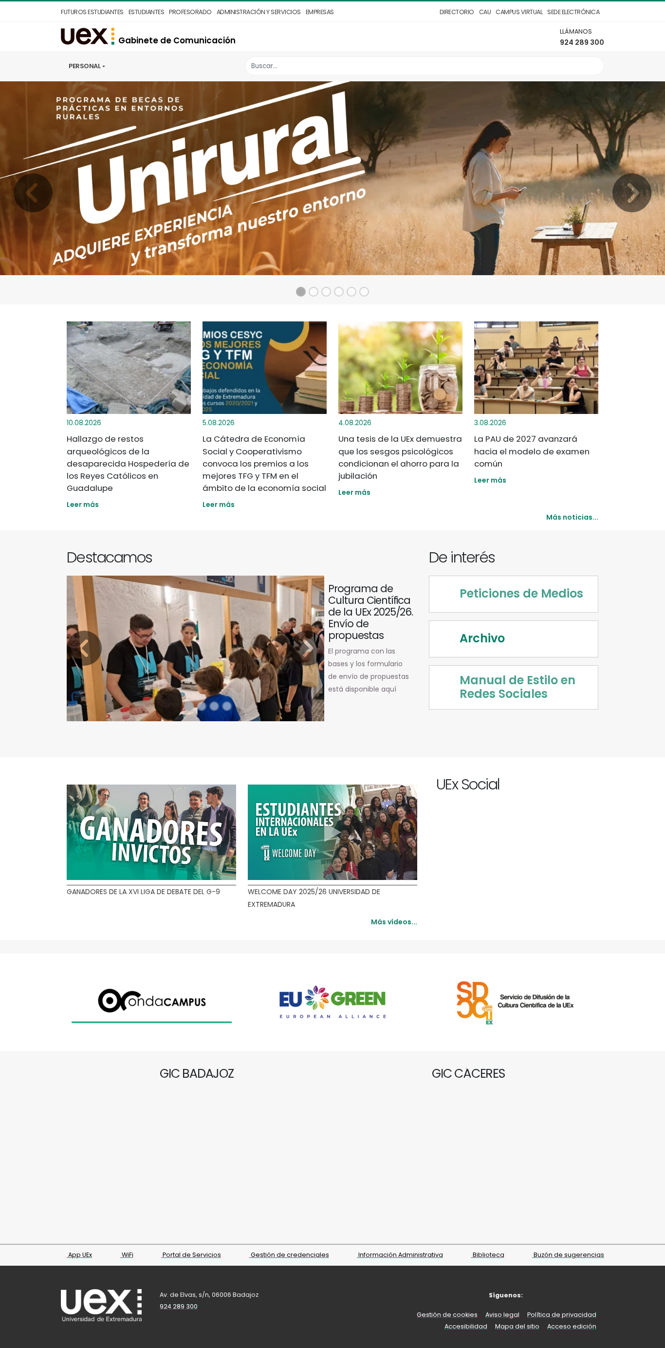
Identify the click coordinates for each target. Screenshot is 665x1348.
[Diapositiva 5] (351, 292)
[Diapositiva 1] (301, 292)
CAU (485, 12)
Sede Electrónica (573, 12)
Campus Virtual (519, 12)
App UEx (79, 1255)
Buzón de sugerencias (568, 1255)
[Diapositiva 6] (364, 292)
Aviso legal (502, 1315)
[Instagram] (570, 785)
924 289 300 (582, 42)
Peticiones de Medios (521, 594)
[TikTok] (597, 1295)
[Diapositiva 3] (326, 292)
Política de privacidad (561, 1315)
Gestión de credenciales (289, 1255)
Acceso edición (571, 1326)
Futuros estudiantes (92, 12)
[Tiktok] (592, 785)
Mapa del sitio (517, 1326)
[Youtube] (581, 785)
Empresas (320, 12)
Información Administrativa (400, 1255)
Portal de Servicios (191, 1255)
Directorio (457, 12)
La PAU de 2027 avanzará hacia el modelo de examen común (532, 451)
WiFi (126, 1255)
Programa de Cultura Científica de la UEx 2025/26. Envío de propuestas (370, 611)
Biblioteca (487, 1255)
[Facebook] (548, 785)
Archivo (482, 639)
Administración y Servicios (259, 12)
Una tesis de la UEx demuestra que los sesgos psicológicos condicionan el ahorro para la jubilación (400, 457)
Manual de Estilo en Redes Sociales (517, 688)
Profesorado (190, 12)
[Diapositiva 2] (313, 292)
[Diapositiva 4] (339, 292)
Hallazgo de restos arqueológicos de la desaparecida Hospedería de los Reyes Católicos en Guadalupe (128, 463)
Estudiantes (147, 12)
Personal (84, 66)
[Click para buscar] (594, 65)
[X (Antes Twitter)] (559, 785)
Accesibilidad (465, 1326)
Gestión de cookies (447, 1315)
